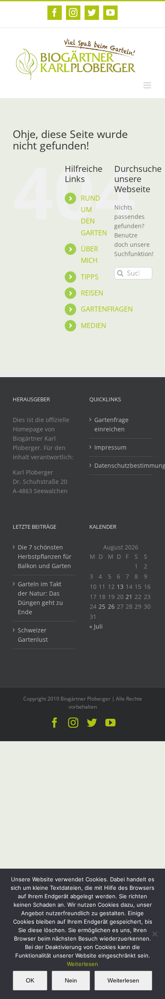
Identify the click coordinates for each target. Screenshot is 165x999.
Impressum (110, 447)
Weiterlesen (82, 963)
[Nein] (154, 934)
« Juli (96, 626)
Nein (71, 980)
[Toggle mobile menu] (147, 85)
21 (129, 597)
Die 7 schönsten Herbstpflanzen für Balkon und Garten (45, 556)
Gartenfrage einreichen (111, 424)
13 (120, 586)
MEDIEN (93, 325)
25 (102, 606)
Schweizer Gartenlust (33, 634)
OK (30, 980)
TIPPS (90, 276)
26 (111, 606)
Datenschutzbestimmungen (121, 465)
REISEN (92, 293)
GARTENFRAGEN (107, 309)
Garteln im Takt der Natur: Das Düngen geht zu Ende (40, 598)
